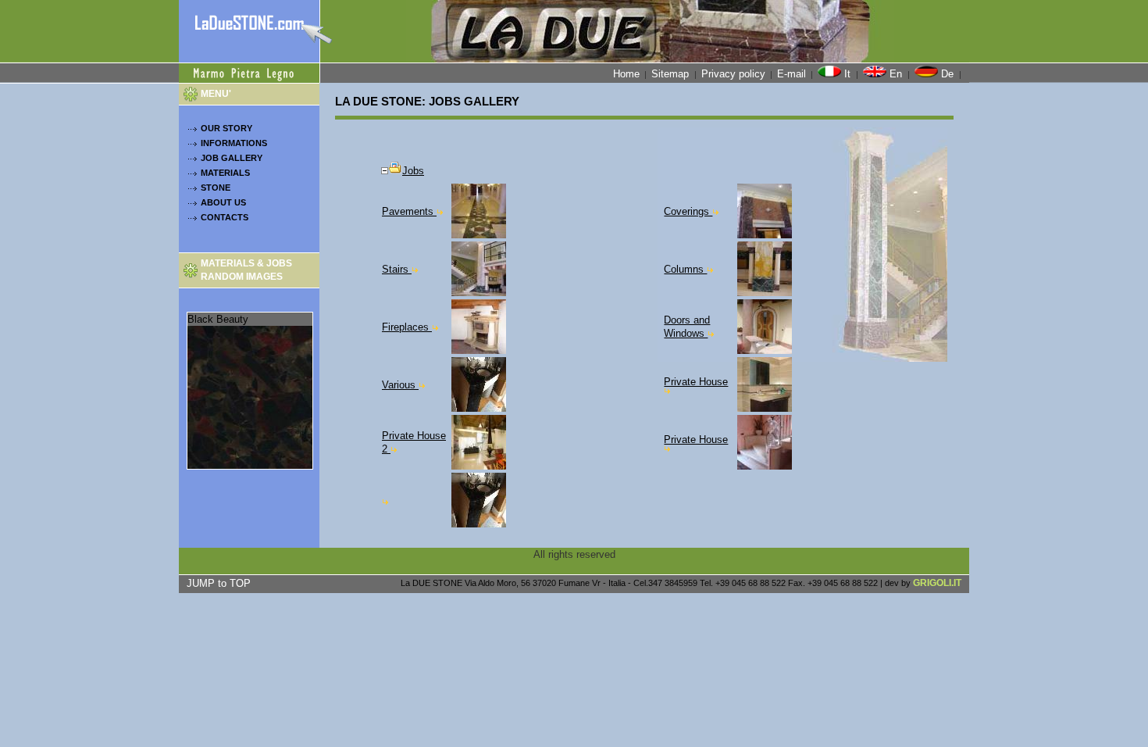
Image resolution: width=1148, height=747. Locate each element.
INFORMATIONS (234, 143)
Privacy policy (733, 74)
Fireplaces (407, 327)
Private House (696, 382)
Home (626, 74)
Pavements (409, 211)
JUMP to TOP (219, 583)
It (847, 74)
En (895, 74)
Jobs (413, 171)
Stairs (397, 269)
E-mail (791, 74)
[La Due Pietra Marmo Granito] (249, 31)
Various (400, 385)
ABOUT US (223, 202)
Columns (685, 269)
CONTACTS (224, 217)
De (947, 74)
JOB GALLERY (231, 158)
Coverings (688, 211)
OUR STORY (226, 128)
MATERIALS (225, 172)
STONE (215, 187)
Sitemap (671, 74)
